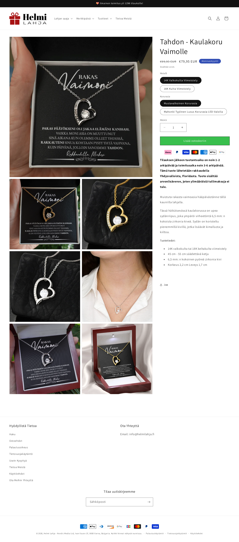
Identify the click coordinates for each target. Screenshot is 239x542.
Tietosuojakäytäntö (21, 454)
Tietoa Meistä (17, 467)
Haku (12, 434)
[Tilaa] (149, 502)
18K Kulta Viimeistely (177, 88)
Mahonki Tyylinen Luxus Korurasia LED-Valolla (193, 111)
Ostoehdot (15, 441)
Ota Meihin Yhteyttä (21, 480)
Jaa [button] (166, 284)
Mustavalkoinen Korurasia (180, 103)
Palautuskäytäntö (155, 533)
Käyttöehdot (17, 474)
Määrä (163, 120)
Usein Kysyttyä (18, 460)
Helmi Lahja (49, 533)
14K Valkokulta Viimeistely (181, 80)
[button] (63, 18)
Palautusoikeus (18, 447)
